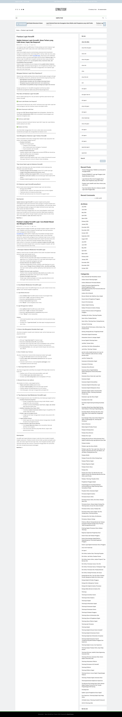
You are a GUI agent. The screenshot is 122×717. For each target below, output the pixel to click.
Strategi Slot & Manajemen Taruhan (90, 583)
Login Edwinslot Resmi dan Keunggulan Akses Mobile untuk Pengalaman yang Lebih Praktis (47, 23)
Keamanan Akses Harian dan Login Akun (91, 376)
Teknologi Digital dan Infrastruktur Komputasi (92, 636)
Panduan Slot (85, 470)
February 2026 (85, 221)
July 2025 (84, 242)
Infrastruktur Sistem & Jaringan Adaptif (91, 337)
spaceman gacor (86, 147)
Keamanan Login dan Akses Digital (90, 396)
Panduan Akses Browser (87, 432)
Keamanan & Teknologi (87, 364)
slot (83, 83)
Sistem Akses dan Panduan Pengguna (90, 535)
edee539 (20, 45)
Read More (19, 218)
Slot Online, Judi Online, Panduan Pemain (91, 556)
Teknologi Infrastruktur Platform (89, 661)
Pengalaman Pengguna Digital (89, 482)
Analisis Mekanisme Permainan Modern (91, 282)
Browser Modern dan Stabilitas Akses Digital (92, 296)
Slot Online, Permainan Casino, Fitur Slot (91, 564)
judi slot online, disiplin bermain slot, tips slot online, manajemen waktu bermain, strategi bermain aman (92, 354)
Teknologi (84, 592)
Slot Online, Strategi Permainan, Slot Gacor (92, 572)
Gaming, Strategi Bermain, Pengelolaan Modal (92, 331)
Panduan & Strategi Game (88, 430)
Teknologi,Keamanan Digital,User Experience (92, 680)
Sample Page (59, 18)
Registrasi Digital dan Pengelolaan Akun (91, 532)
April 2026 (84, 215)
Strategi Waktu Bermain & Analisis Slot (91, 589)
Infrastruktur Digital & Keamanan (89, 334)
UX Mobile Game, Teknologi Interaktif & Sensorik (93, 700)
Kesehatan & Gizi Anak (87, 399)
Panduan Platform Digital (87, 461)
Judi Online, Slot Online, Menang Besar (91, 346)
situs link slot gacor (86, 47)
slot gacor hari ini (86, 94)
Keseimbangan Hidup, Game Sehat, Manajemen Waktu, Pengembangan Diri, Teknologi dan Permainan (93, 419)
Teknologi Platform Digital (88, 670)
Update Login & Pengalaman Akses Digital (92, 692)
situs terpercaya (85, 118)
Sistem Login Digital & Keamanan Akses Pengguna (94, 544)
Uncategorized (85, 689)
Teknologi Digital (86, 627)
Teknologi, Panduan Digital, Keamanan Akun (92, 677)
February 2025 (85, 256)
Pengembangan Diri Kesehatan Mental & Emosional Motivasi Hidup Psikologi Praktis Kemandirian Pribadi (92, 486)
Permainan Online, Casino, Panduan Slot (91, 508)
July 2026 (84, 206)
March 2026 (84, 218)
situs (83, 71)
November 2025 (85, 230)
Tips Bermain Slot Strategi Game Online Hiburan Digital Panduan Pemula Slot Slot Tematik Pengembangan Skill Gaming (93, 685)
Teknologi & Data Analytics (88, 597)
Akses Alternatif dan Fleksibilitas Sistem (91, 276)
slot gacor (84, 88)
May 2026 (84, 212)
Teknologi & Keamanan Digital (89, 606)
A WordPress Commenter (88, 198)
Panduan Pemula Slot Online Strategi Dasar (92, 458)
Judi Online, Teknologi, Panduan (89, 349)
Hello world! (99, 198)
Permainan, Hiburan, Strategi (88, 519)
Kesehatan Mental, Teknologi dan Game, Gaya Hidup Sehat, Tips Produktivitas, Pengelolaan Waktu (92, 413)
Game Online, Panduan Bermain (89, 318)
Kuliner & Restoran (86, 424)
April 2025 (84, 250)
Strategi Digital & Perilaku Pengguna (90, 580)
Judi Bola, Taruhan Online (88, 343)
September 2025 (85, 236)
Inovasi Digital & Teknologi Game (89, 340)
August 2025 (85, 239)
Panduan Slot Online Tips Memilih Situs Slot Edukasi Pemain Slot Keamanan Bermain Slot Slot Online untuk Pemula (93, 474)
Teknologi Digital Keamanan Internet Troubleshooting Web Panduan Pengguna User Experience (92, 640)
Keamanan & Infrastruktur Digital (89, 361)
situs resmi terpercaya (87, 547)
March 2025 (84, 253)
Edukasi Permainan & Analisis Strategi (91, 308)
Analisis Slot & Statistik (87, 293)
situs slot (84, 53)
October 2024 (85, 268)
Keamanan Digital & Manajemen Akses (91, 388)
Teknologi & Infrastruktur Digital (89, 603)
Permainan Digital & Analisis (88, 493)
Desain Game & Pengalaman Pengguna (91, 299)
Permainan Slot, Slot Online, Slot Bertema (91, 516)
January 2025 (85, 259)
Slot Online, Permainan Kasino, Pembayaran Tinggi (93, 566)
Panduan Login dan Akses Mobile (89, 446)
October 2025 (85, 233)
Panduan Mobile (85, 455)
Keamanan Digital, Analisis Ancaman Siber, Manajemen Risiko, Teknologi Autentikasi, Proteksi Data (92, 392)
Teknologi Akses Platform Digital (89, 621)
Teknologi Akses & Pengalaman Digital (91, 618)
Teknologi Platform (86, 667)
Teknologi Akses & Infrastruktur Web (90, 615)
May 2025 (84, 247)
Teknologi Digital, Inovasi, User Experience (92, 645)
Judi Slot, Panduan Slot (87, 358)
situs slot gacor (85, 59)
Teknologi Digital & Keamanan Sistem (90, 633)
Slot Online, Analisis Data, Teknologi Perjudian (93, 553)
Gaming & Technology (87, 324)
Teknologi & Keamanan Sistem (89, 609)
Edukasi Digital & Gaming (88, 305)
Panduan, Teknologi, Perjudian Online (90, 479)
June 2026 (84, 209)
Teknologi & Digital (86, 600)
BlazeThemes (70, 714)
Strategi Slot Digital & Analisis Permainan (91, 586)
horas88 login (36, 55)
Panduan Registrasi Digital (88, 464)
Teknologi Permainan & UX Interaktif (90, 664)
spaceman (84, 153)
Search (83, 158)
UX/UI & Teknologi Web (87, 703)
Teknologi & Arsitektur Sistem (89, 594)
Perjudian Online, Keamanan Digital (90, 491)
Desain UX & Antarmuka (87, 302)
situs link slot (85, 77)
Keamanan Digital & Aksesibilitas (89, 382)
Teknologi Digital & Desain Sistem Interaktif (92, 630)
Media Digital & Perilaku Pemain (89, 427)
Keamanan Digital (86, 379)
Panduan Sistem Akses (87, 467)
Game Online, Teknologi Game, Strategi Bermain (93, 321)
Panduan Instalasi (86, 443)
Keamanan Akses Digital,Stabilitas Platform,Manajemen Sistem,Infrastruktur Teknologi (91, 371)
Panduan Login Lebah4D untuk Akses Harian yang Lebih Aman (82, 1)
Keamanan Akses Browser (88, 367)
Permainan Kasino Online (88, 496)
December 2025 (85, 227)
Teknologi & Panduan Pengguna (89, 612)
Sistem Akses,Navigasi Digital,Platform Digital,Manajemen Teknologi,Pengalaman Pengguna (91, 540)
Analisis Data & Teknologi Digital (89, 279)
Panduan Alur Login (86, 435)
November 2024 (85, 265)
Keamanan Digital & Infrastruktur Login (91, 385)
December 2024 (85, 262)
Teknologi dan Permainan (88, 624)
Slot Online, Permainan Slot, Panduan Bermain (92, 569)
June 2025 (84, 244)
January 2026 (85, 224)
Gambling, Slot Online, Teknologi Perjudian (92, 315)
